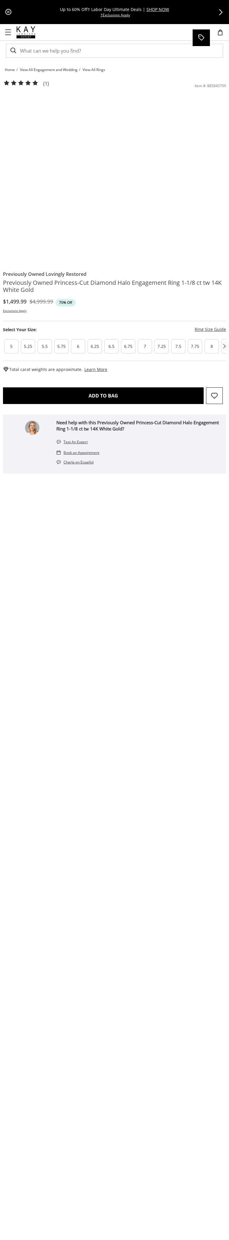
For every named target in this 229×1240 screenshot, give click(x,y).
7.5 (178, 346)
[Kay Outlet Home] (26, 32)
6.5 (111, 346)
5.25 (28, 346)
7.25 (161, 346)
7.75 (195, 346)
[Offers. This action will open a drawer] (201, 38)
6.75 (128, 346)
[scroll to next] (224, 346)
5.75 (61, 346)
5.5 (45, 346)
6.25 (95, 346)
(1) (46, 83)
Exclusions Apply (15, 311)
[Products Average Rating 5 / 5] (21, 83)
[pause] (8, 12)
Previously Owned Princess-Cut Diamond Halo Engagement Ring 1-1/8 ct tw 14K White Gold (112, 286)
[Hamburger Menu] (8, 32)
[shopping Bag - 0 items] (222, 34)
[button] (220, 12)
